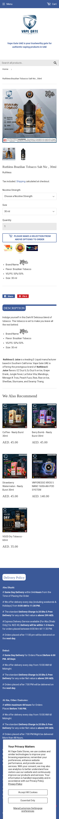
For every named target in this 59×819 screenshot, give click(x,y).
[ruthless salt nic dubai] (24, 264)
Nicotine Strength (11, 190)
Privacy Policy (15, 784)
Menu (9, 4)
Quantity (6, 220)
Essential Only (28, 800)
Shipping (20, 181)
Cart (54, 4)
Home (5, 69)
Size (4, 205)
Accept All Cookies (28, 792)
